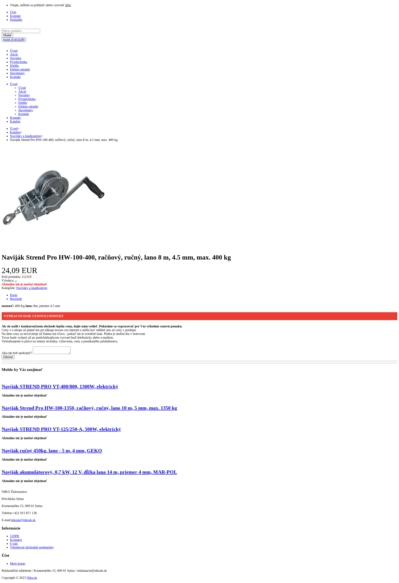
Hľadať (7, 35)
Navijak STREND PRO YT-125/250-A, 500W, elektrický (61, 429)
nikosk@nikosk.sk (23, 520)
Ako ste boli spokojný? (17, 353)
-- (16, 280)
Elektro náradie (20, 69)
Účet (13, 12)
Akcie (14, 54)
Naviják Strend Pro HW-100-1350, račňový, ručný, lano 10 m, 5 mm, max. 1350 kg (89, 408)
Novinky (16, 58)
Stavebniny (17, 73)
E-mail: (6, 520)
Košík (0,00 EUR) (14, 39)
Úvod (13, 50)
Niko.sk (32, 577)
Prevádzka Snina (13, 499)
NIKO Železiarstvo (14, 491)
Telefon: (7, 513)
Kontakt (15, 16)
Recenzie (16, 299)
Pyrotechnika (18, 62)
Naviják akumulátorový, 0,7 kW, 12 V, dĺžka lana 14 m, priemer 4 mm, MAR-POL (89, 472)
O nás (14, 543)
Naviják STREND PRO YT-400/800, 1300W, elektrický (60, 386)
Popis (13, 295)
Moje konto (17, 563)
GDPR (14, 536)
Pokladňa (16, 19)
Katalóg (15, 121)
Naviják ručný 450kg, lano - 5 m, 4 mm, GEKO (52, 450)
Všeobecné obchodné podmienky (32, 547)
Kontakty (16, 540)
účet (68, 5)
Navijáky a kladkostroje (25, 136)
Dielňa (14, 65)
